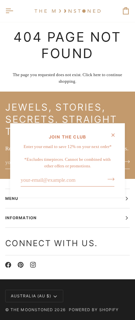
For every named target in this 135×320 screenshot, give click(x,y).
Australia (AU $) (31, 295)
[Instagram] (33, 265)
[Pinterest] (21, 265)
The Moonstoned (31, 309)
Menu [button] (11, 198)
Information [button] (21, 217)
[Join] (109, 179)
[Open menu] (15, 11)
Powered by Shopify (94, 309)
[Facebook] (8, 265)
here (97, 74)
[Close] (116, 135)
